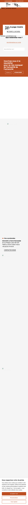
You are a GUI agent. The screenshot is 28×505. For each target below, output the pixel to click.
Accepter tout (14, 493)
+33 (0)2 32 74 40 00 (8, 246)
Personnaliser (14, 497)
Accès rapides (8, 1)
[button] (26, 9)
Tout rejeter (14, 501)
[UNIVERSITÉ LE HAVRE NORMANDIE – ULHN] (13, 4)
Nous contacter (19, 1)
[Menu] (1, 4)
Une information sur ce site (14, 42)
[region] (14, 491)
